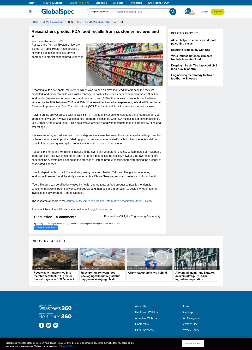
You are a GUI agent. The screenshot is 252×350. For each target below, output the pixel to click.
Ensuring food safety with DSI (190, 49)
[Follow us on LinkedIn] (55, 326)
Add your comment (46, 227)
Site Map (187, 312)
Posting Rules (98, 224)
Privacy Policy (190, 330)
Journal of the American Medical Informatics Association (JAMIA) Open (109, 201)
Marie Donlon (38, 41)
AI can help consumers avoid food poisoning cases (193, 42)
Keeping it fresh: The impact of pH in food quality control (194, 67)
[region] (126, 344)
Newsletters (135, 2)
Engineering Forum (158, 2)
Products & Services (53, 2)
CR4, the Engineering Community (139, 216)
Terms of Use (113, 224)
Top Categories (191, 318)
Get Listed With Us (146, 312)
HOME (35, 22)
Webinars (118, 2)
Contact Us (142, 324)
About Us (140, 306)
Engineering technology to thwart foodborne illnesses (192, 77)
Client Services (144, 330)
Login (205, 11)
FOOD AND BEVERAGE (97, 22)
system (74, 90)
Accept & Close (193, 343)
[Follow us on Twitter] (48, 326)
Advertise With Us (146, 318)
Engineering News (79, 2)
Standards (101, 2)
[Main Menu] (30, 11)
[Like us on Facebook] (41, 326)
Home (32, 2)
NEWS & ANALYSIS (53, 22)
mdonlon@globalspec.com (97, 209)
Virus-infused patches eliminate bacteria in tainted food (191, 57)
